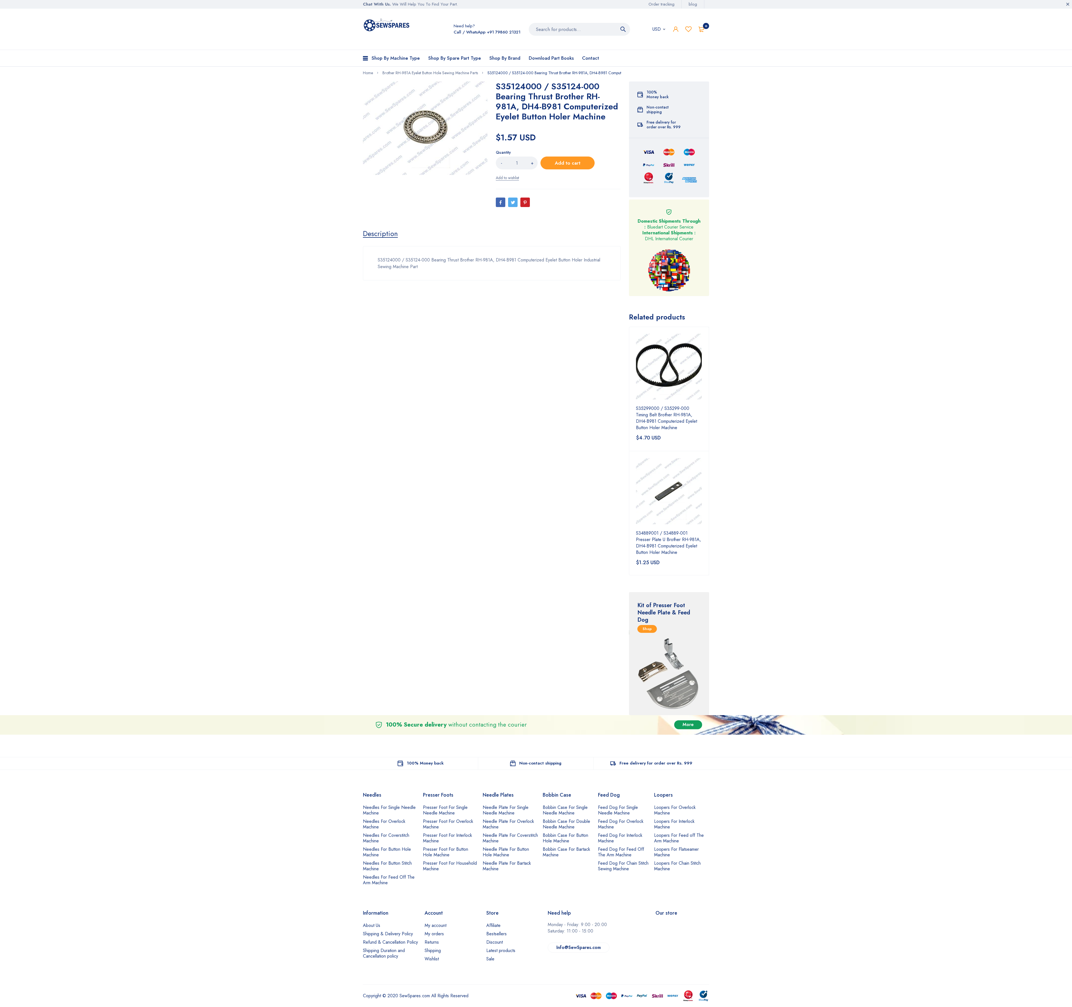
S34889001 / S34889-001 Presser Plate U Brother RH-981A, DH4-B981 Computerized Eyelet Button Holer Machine (668, 543)
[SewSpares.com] (387, 26)
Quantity (503, 152)
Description (380, 233)
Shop (647, 628)
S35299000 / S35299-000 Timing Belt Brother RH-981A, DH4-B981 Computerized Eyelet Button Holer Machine (666, 418)
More (688, 725)
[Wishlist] (688, 29)
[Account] (676, 29)
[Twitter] (513, 202)
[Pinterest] (525, 202)
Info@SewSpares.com (578, 947)
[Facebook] (500, 202)
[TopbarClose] (1068, 4)
